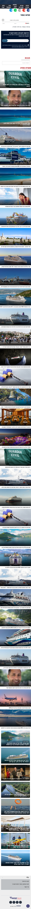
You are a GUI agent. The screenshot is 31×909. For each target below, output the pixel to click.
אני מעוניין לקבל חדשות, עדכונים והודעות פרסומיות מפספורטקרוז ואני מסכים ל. (15, 46)
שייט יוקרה (3, 6)
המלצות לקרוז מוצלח (15, 6)
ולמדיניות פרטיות (15, 46)
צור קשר (26, 887)
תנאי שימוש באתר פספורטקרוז (20, 884)
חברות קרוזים (27, 6)
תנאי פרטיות (25, 881)
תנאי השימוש (21, 46)
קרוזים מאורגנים (21, 6)
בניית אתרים (13, 906)
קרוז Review (9, 6)
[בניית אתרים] (18, 906)
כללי (27, 877)
